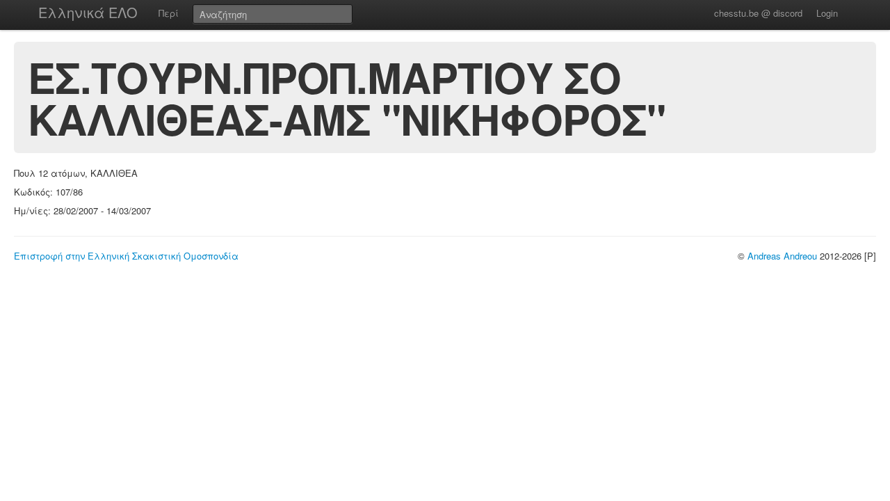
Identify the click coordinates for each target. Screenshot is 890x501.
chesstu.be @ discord (758, 12)
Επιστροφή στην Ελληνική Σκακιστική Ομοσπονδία (126, 255)
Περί (169, 12)
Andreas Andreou (782, 255)
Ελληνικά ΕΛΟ (88, 12)
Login (827, 12)
